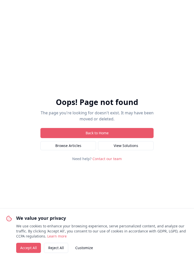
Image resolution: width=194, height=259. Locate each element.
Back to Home (97, 133)
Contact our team (107, 158)
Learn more (57, 236)
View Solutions (126, 145)
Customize (84, 247)
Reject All (56, 247)
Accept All (28, 247)
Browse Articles (68, 145)
